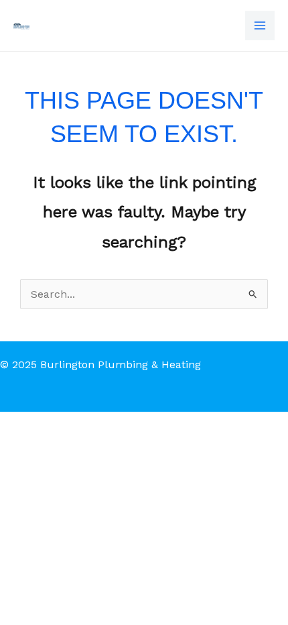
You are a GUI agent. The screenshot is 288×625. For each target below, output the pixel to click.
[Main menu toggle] (260, 25)
